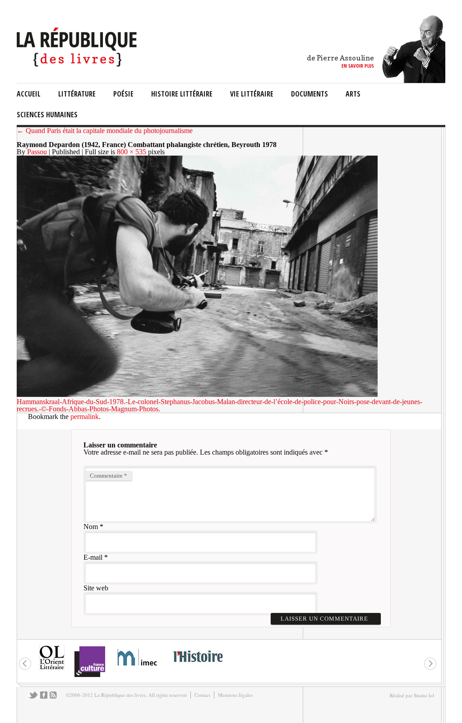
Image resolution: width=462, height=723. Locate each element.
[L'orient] (51, 668)
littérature (77, 94)
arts (353, 94)
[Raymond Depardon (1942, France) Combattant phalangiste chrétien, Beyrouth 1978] (197, 394)
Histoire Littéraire (182, 94)
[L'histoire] (197, 667)
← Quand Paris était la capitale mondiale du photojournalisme (105, 130)
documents (309, 94)
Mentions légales (235, 694)
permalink (84, 416)
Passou (37, 152)
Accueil (29, 94)
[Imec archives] (138, 668)
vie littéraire (251, 94)
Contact (202, 694)
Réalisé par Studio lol (412, 695)
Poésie (123, 94)
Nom (90, 526)
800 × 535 (131, 152)
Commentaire (108, 475)
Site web (95, 588)
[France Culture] (89, 676)
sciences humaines (47, 115)
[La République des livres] (78, 64)
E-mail (92, 557)
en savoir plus (358, 65)
